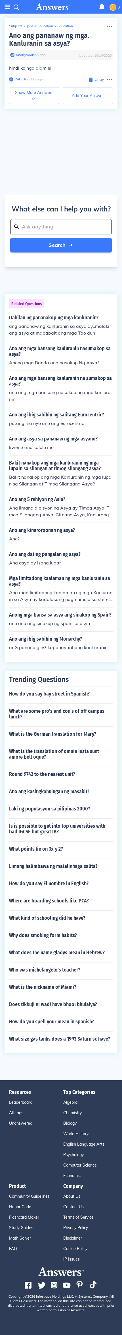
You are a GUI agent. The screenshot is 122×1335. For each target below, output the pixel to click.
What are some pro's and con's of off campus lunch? (56, 714)
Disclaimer (72, 1238)
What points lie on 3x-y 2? (36, 849)
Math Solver (20, 1238)
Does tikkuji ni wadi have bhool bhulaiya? (53, 1004)
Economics (73, 1175)
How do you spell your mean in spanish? (51, 1022)
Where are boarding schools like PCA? (49, 901)
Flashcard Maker (24, 1217)
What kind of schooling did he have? (47, 918)
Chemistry (72, 1112)
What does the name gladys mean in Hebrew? (57, 952)
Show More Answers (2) (34, 95)
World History (76, 1133)
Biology (70, 1123)
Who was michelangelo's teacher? (44, 970)
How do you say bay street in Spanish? (49, 694)
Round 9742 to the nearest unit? (42, 774)
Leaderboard (20, 1102)
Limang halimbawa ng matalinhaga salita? (53, 866)
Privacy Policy (75, 1227)
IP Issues (71, 1259)
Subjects (15, 26)
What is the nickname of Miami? (42, 987)
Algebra (70, 1102)
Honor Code (20, 1206)
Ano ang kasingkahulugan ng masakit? (49, 791)
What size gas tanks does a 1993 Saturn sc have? (59, 1039)
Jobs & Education (40, 26)
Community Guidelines (29, 1196)
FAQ (13, 1248)
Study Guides (21, 1227)
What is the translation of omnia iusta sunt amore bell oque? (54, 754)
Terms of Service (78, 1217)
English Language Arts (83, 1144)
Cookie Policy (75, 1248)
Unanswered (20, 1123)
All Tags (16, 1112)
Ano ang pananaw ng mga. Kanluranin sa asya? (49, 39)
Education (65, 26)
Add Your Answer (88, 95)
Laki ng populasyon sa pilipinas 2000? (49, 809)
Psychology (73, 1154)
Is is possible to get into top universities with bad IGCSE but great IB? (57, 829)
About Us (71, 1196)
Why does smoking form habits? (43, 935)
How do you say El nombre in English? (49, 883)
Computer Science (80, 1165)
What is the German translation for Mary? (52, 734)
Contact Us (73, 1206)
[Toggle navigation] (7, 7)
